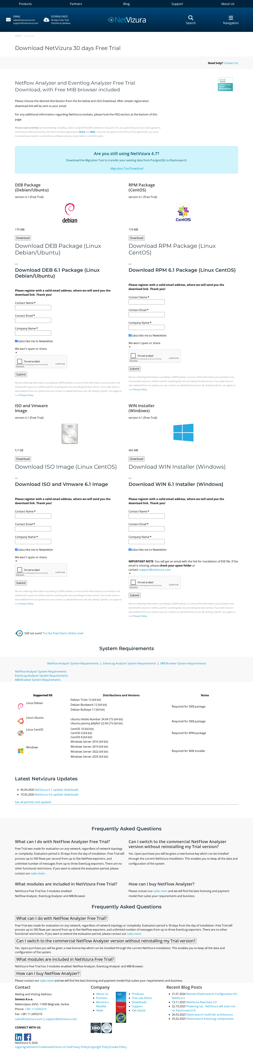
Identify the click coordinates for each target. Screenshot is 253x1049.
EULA (82, 131)
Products (25, 4)
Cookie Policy (118, 1047)
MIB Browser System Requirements (183, 663)
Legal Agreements (26, 1047)
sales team (38, 873)
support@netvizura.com (25, 23)
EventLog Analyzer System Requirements (129, 663)
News (99, 1010)
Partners (76, 4)
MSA (92, 131)
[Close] (16, 264)
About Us (227, 4)
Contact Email (25, 316)
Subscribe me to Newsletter (35, 341)
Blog (126, 4)
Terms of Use (62, 1047)
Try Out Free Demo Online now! (63, 633)
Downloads (139, 1002)
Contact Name (25, 303)
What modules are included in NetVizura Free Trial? (65, 959)
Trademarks (46, 1047)
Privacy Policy (26, 395)
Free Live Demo (142, 998)
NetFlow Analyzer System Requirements (73, 663)
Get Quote (138, 1010)
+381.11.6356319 (35, 1009)
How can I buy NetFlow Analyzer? (47, 973)
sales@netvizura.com (24, 20)
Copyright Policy (99, 1047)
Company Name (26, 328)
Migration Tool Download (126, 168)
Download (23, 238)
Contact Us (231, 63)
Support (177, 4)
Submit (21, 374)
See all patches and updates (33, 802)
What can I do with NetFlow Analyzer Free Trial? (61, 918)
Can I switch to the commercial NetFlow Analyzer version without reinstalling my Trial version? (105, 941)
